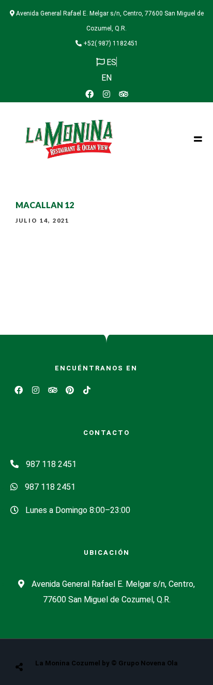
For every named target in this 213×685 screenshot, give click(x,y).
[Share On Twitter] (45, 640)
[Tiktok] (87, 390)
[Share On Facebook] (29, 640)
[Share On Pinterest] (61, 640)
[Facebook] (89, 94)
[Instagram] (106, 94)
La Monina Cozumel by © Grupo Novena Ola (106, 663)
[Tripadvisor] (123, 94)
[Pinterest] (70, 390)
